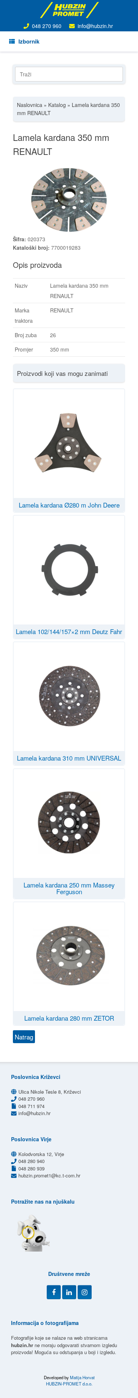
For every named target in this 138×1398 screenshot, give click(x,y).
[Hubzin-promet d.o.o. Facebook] (54, 1292)
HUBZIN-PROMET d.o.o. (69, 1384)
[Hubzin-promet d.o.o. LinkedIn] (69, 1292)
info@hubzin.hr (95, 26)
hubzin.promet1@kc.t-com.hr (49, 1175)
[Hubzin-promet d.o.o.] (69, 10)
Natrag (24, 1036)
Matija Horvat (82, 1377)
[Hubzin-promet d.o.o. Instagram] (85, 1292)
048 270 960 (46, 26)
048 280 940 (31, 1161)
